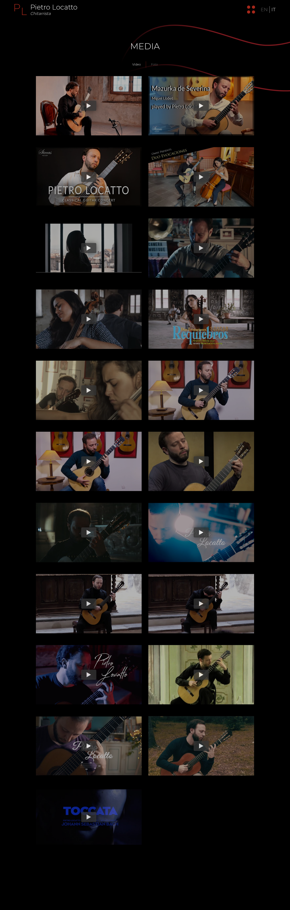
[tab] (136, 64)
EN (264, 9)
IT (273, 9)
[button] (249, 10)
